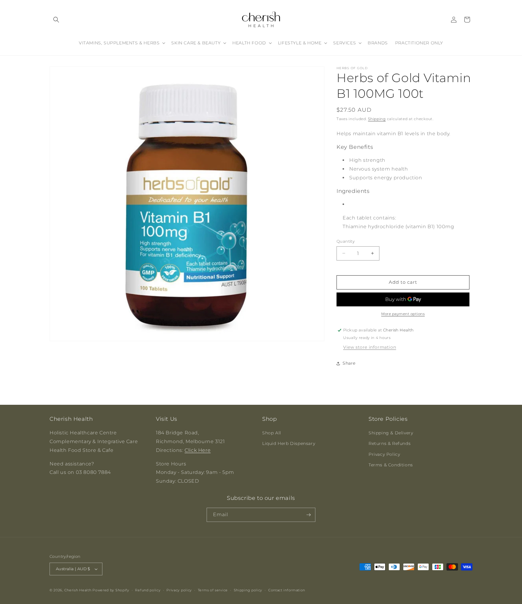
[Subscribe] (308, 515)
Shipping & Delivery (391, 433)
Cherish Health (78, 590)
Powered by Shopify (110, 590)
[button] (56, 19)
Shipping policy (248, 590)
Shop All (271, 433)
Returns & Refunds (390, 443)
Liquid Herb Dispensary (288, 443)
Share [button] (349, 363)
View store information (369, 347)
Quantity (346, 241)
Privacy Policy (384, 454)
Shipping (377, 119)
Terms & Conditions (391, 465)
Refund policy (147, 590)
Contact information (286, 590)
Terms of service (213, 590)
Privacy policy (179, 590)
